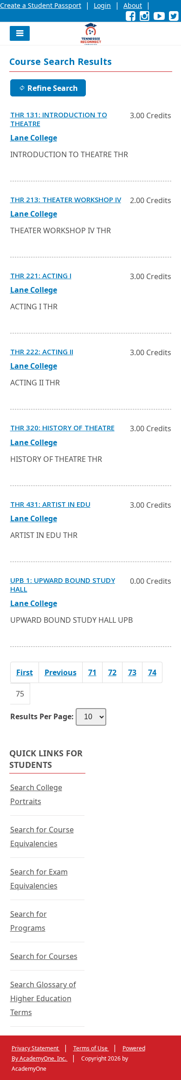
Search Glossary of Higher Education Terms (43, 998)
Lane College (33, 138)
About (132, 5)
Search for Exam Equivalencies (39, 879)
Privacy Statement (36, 1048)
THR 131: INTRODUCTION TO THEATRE (58, 120)
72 (112, 672)
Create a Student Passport (40, 5)
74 (152, 672)
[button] (19, 33)
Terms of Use (91, 1048)
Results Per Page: (42, 716)
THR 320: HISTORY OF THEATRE (62, 429)
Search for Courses (44, 956)
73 (132, 672)
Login (102, 5)
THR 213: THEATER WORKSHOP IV (65, 201)
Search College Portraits (36, 794)
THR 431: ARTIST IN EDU (50, 505)
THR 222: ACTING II (41, 353)
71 (92, 672)
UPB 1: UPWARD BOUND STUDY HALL (62, 585)
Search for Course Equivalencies (42, 836)
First (24, 672)
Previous (61, 672)
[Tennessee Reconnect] (90, 34)
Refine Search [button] (52, 88)
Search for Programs (28, 921)
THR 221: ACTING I (40, 277)
